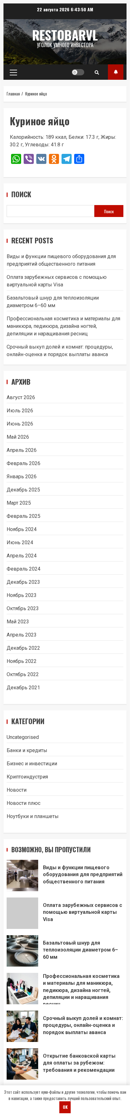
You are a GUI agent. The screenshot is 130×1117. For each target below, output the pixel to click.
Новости (17, 790)
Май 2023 (18, 622)
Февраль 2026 (23, 463)
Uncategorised (23, 737)
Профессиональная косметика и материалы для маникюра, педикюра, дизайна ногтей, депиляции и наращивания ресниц (63, 326)
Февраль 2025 (23, 516)
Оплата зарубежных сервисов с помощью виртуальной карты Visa (22, 913)
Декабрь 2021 (23, 688)
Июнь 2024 (20, 542)
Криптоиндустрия (27, 777)
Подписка (115, 72)
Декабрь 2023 (23, 582)
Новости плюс (23, 803)
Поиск (21, 194)
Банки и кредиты (27, 750)
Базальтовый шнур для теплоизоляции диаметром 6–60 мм (22, 951)
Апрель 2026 (22, 450)
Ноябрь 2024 (22, 529)
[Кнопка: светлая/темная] (78, 72)
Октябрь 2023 (23, 608)
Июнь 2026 (20, 424)
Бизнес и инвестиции (32, 764)
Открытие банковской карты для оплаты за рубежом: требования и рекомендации (22, 1064)
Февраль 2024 (23, 569)
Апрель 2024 (22, 556)
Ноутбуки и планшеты (33, 816)
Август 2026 (21, 397)
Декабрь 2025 (23, 490)
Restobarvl (65, 34)
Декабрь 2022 (23, 648)
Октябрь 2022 (23, 674)
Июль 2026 (20, 411)
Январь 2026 (22, 477)
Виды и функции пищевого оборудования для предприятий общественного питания (22, 875)
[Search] (97, 72)
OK (65, 1107)
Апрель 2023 (22, 635)
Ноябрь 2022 (22, 661)
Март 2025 (19, 503)
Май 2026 (18, 437)
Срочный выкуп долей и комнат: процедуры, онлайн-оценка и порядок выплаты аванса (22, 1026)
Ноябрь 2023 (22, 595)
